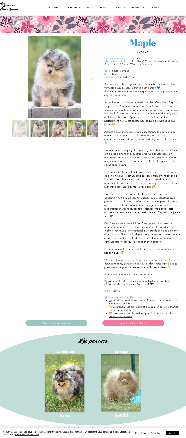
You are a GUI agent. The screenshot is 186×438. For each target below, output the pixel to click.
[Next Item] (92, 77)
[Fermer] (182, 433)
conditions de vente (120, 316)
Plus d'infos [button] (140, 433)
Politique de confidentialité (27, 434)
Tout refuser (156, 433)
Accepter (172, 433)
